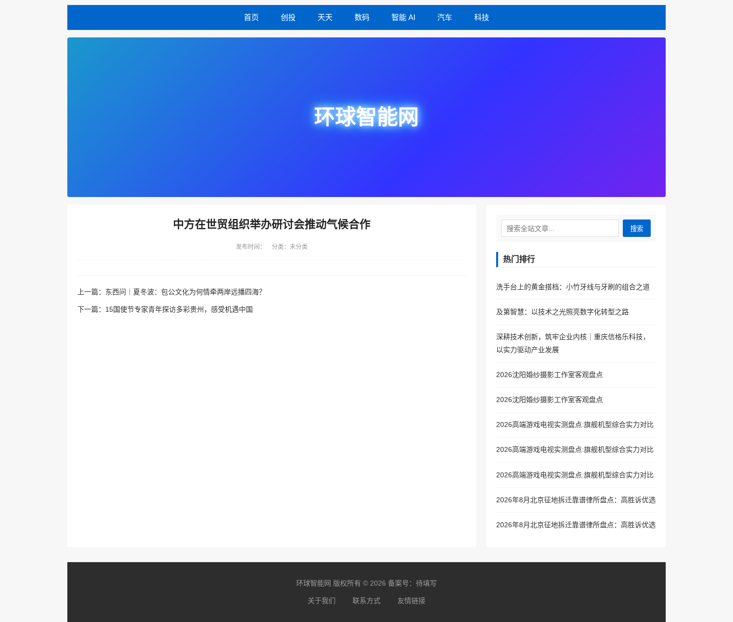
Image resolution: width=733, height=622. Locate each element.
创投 (288, 17)
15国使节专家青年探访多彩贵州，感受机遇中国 (179, 309)
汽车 (444, 17)
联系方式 (366, 601)
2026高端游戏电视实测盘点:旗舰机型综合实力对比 (575, 424)
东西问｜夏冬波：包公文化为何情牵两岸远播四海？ (185, 292)
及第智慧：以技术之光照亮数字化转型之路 (562, 312)
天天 (325, 17)
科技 (481, 17)
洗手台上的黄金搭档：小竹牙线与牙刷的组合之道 (573, 287)
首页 (251, 17)
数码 (362, 17)
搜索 (636, 228)
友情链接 (411, 601)
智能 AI (403, 17)
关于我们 (322, 601)
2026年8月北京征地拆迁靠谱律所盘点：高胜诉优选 (576, 500)
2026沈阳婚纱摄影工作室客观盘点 (549, 375)
